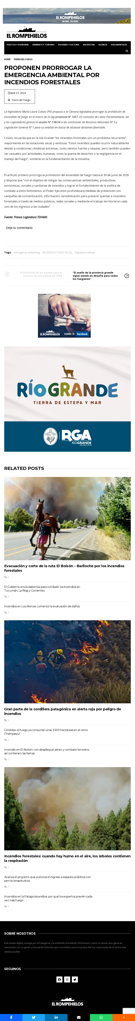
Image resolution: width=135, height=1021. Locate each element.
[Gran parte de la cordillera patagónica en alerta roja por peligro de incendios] (67, 661)
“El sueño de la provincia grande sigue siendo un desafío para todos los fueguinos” (95, 276)
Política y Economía (18, 44)
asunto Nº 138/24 (49, 122)
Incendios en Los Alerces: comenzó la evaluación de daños (42, 606)
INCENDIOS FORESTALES (57, 252)
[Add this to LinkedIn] (56, 1017)
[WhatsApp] (101, 1017)
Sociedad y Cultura (68, 44)
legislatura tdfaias (85, 252)
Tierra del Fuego (21, 100)
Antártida (89, 44)
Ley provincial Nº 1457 (64, 117)
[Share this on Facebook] (11, 1017)
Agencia (102, 44)
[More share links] (123, 1017)
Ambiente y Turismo (43, 44)
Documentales (119, 44)
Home (7, 59)
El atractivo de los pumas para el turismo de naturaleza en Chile (41, 274)
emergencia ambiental (26, 252)
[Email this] (79, 1017)
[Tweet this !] (33, 1017)
